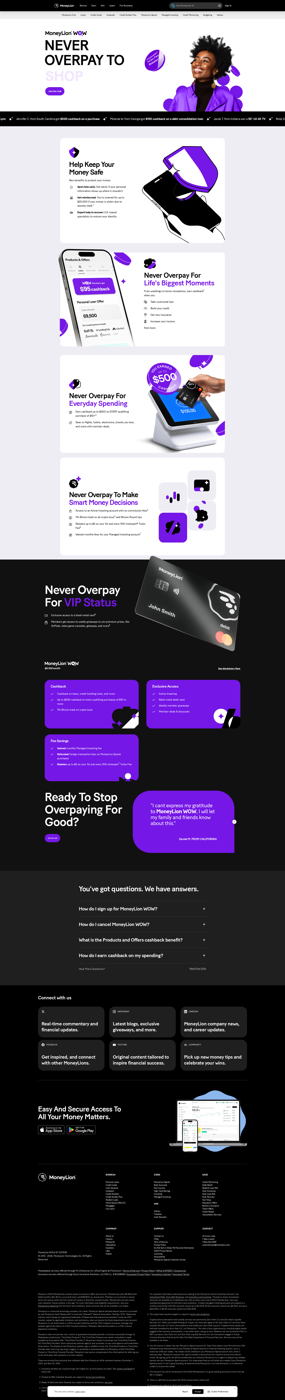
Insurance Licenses (161, 1274)
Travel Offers (208, 1209)
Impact (109, 1254)
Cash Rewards (160, 1217)
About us (110, 1236)
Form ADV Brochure (175, 1297)
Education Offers (209, 1203)
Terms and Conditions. (182, 1385)
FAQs (156, 1239)
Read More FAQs (198, 968)
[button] (218, 1391)
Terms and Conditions (95, 1377)
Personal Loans (112, 1182)
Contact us (159, 1236)
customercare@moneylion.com (216, 1245)
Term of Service (161, 1242)
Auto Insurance (209, 1191)
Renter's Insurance (210, 1206)
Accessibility (159, 1257)
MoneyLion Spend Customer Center (170, 1259)
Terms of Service (131, 1270)
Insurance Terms (181, 1274)
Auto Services (208, 1197)
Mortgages (110, 1206)
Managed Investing (162, 1197)
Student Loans (112, 1200)
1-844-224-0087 (209, 1242)
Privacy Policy (160, 1245)
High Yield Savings (162, 1191)
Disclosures (180, 1270)
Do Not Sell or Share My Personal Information (174, 1248)
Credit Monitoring (210, 1182)
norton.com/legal (124, 1369)
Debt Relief (207, 1185)
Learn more (80, 1391)
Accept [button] (198, 1391)
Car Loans (110, 1209)
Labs (108, 1251)
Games (157, 1211)
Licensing (158, 1254)
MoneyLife (110, 1242)
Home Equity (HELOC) (115, 1203)
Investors (110, 1248)
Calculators (111, 1245)
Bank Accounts (160, 1185)
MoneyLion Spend (162, 1182)
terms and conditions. (200, 1314)
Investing (158, 1194)
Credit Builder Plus (114, 1197)
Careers (109, 1239)
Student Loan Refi (210, 1188)
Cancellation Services (211, 1214)
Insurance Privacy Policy (138, 1274)
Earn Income (159, 1188)
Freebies (158, 1214)
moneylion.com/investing (200, 1297)
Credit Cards (111, 1185)
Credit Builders (112, 1194)
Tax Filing (206, 1200)
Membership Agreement (49, 1306)
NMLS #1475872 (164, 1270)
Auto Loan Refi (208, 1194)
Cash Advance (112, 1188)
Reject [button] (185, 1391)
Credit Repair (208, 1211)
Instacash (110, 1191)
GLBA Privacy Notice (163, 1251)
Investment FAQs (157, 1297)
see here (109, 1382)
